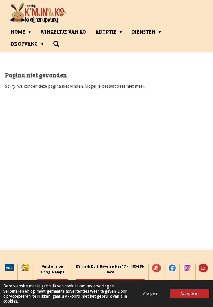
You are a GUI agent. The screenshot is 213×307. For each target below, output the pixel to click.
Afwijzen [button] (150, 293)
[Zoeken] (56, 44)
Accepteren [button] (190, 293)
